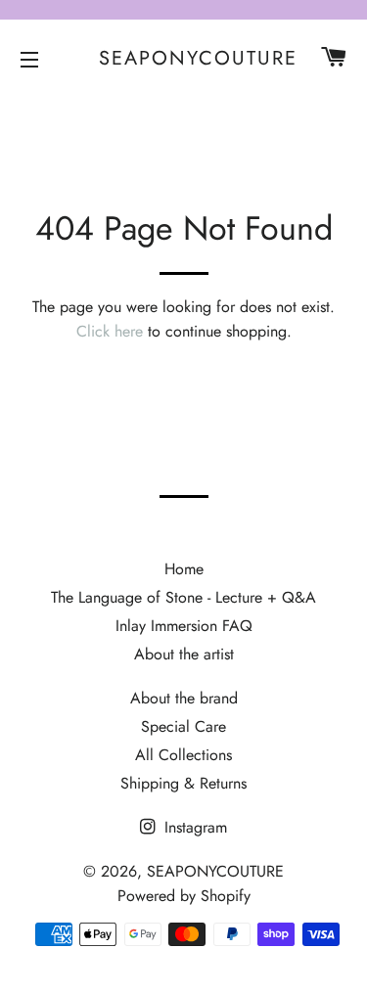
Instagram (193, 827)
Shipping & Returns (183, 783)
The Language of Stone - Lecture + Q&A (183, 597)
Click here (109, 331)
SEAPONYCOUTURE (183, 58)
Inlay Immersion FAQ (183, 625)
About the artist (184, 654)
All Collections (183, 755)
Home (184, 569)
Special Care (183, 726)
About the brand (184, 698)
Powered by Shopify (184, 895)
